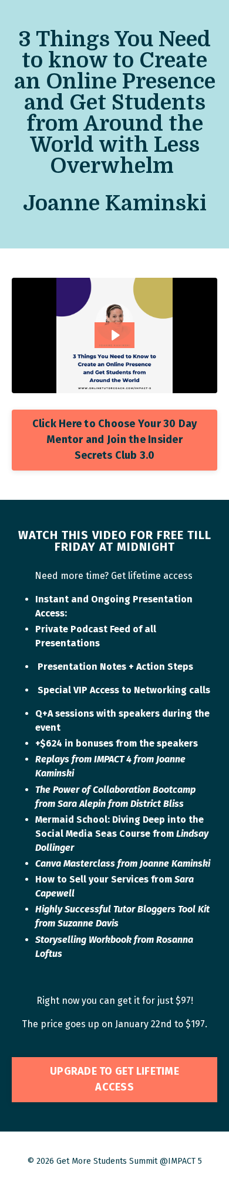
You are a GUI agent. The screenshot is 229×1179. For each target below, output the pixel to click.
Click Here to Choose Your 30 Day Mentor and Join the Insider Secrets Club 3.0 (114, 439)
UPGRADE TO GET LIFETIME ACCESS (114, 1079)
